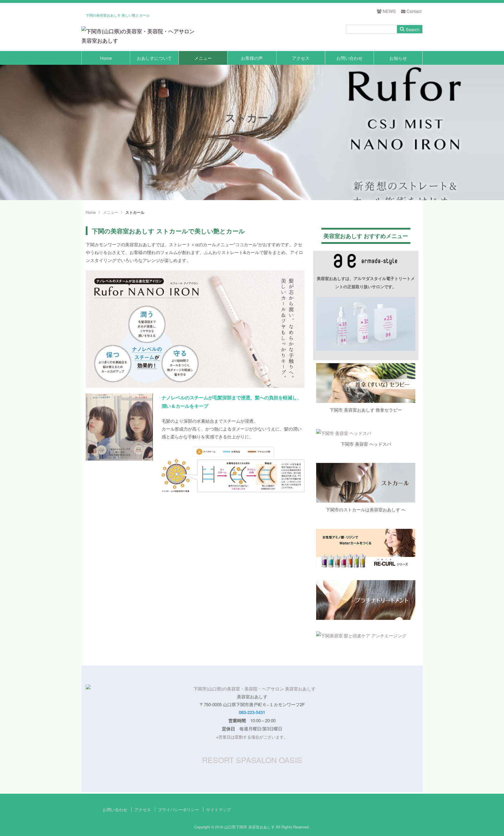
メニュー (203, 58)
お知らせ (398, 58)
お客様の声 (252, 58)
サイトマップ (218, 809)
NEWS (389, 11)
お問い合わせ (349, 58)
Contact (414, 11)
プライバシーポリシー (178, 809)
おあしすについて (154, 58)
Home (106, 58)
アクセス (300, 58)
